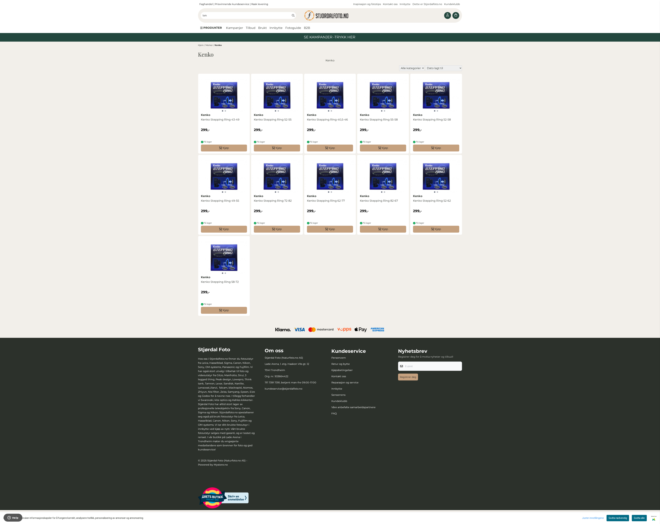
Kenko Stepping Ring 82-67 (379, 200)
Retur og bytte (340, 363)
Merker (209, 45)
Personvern (338, 357)
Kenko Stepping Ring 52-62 (432, 200)
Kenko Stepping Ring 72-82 (273, 200)
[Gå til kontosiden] (447, 15)
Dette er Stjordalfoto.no (427, 4)
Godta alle (639, 518)
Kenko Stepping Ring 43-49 (220, 119)
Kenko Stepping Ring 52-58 (432, 119)
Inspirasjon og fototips (367, 4)
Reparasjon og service (345, 382)
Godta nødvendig (618, 518)
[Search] (293, 15)
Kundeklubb (452, 4)
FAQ (334, 413)
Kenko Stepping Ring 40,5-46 (327, 119)
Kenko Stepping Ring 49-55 (220, 200)
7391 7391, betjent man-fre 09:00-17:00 (292, 382)
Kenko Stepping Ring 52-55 (273, 119)
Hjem (201, 45)
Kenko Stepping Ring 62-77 (326, 200)
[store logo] (330, 15)
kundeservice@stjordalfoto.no (283, 388)
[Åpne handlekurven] (455, 15)
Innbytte (405, 4)
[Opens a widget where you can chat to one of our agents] (12, 518)
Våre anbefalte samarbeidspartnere (353, 407)
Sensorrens (338, 394)
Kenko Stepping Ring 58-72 (220, 281)
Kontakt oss (390, 4)
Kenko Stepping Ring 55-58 (379, 119)
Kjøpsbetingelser (342, 370)
